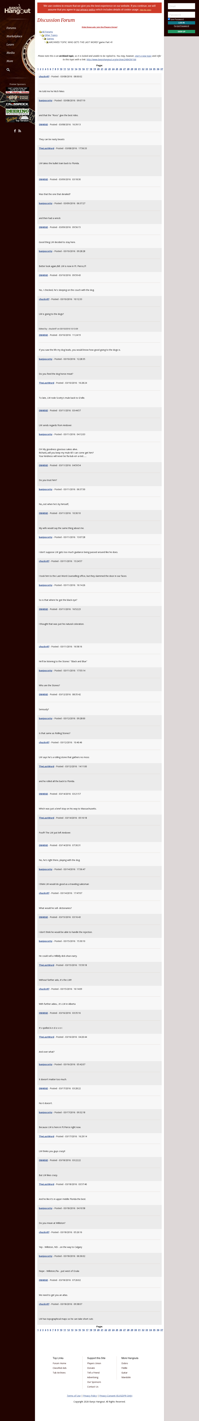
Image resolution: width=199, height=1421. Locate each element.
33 (147, 68)
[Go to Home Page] (17, 9)
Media (11, 53)
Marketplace (14, 36)
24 (113, 68)
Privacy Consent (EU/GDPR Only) (115, 1395)
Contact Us (92, 1386)
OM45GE (43, 124)
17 (87, 68)
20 (98, 68)
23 (109, 68)
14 (76, 68)
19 (94, 68)
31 (139, 68)
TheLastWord (46, 148)
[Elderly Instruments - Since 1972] (17, 97)
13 (72, 68)
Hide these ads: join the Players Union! (99, 27)
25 (117, 68)
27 (124, 68)
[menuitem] (17, 28)
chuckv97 (44, 76)
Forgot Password (181, 26)
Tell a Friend (93, 1372)
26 (120, 68)
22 (105, 68)
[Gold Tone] (17, 119)
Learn (10, 44)
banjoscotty (45, 100)
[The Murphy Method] (17, 90)
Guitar (124, 1372)
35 (154, 68)
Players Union (94, 1363)
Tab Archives (59, 1372)
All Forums (47, 31)
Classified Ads (60, 1367)
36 (158, 68)
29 (132, 68)
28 (128, 68)
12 (68, 68)
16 (83, 68)
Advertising (92, 1377)
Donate (91, 1367)
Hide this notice (145, 10)
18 (91, 68)
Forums (11, 28)
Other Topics (51, 35)
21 (102, 68)
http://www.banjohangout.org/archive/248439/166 (111, 59)
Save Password (177, 19)
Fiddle (124, 1367)
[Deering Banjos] (17, 111)
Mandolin (126, 1377)
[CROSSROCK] (17, 104)
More (10, 61)
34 (150, 68)
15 (79, 68)
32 (143, 68)
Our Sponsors (94, 1381)
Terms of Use (74, 1395)
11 (64, 68)
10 (61, 68)
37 (161, 68)
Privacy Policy (90, 1395)
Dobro (124, 1363)
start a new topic (143, 55)
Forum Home (59, 1363)
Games (50, 38)
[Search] (6, 69)
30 (135, 68)
